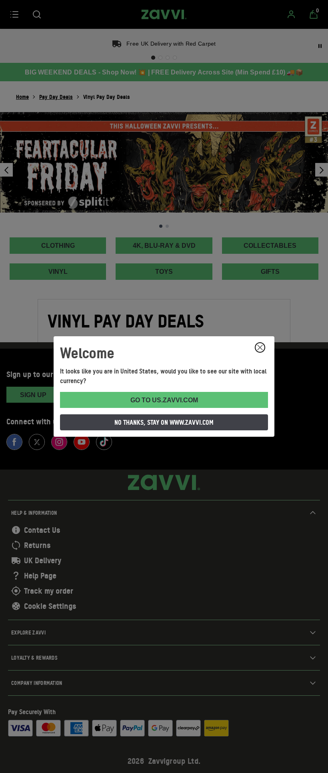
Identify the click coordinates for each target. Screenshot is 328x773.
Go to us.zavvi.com (164, 400)
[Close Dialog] (260, 347)
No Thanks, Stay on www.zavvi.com (164, 422)
